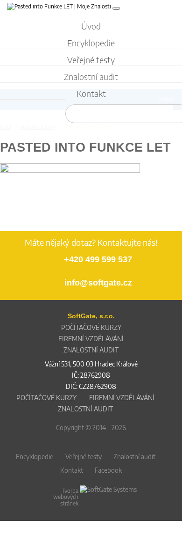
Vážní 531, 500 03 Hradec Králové (91, 364)
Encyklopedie (34, 457)
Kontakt (71, 470)
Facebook (108, 470)
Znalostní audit (134, 457)
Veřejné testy (83, 457)
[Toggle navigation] (116, 8)
